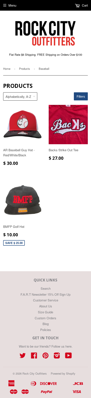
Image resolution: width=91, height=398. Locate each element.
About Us (45, 306)
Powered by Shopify (63, 373)
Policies (45, 329)
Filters (81, 96)
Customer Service (45, 300)
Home (6, 69)
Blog (46, 323)
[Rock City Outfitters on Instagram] (57, 356)
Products (24, 69)
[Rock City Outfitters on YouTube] (68, 356)
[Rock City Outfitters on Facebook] (34, 356)
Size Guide (45, 312)
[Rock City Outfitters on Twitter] (22, 356)
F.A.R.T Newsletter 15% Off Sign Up (45, 294)
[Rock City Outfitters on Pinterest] (45, 356)
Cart (84, 5)
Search (46, 288)
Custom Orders (45, 318)
